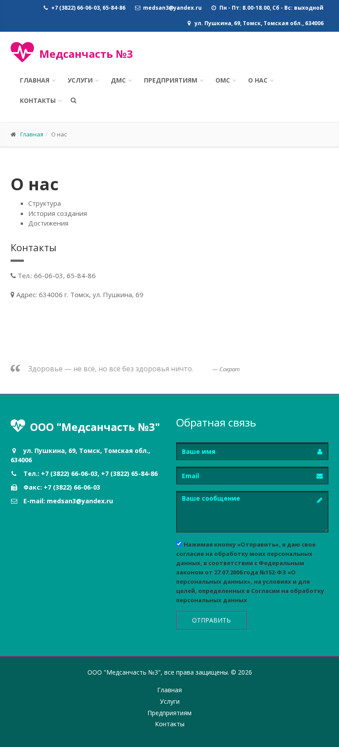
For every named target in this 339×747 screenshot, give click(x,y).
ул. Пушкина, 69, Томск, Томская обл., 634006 (258, 23)
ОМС (222, 80)
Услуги (80, 80)
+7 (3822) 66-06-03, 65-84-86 (87, 7)
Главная (34, 80)
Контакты (38, 100)
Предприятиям (170, 80)
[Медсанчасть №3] (22, 57)
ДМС (118, 80)
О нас (257, 80)
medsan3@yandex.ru (172, 7)
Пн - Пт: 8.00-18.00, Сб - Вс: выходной (271, 7)
